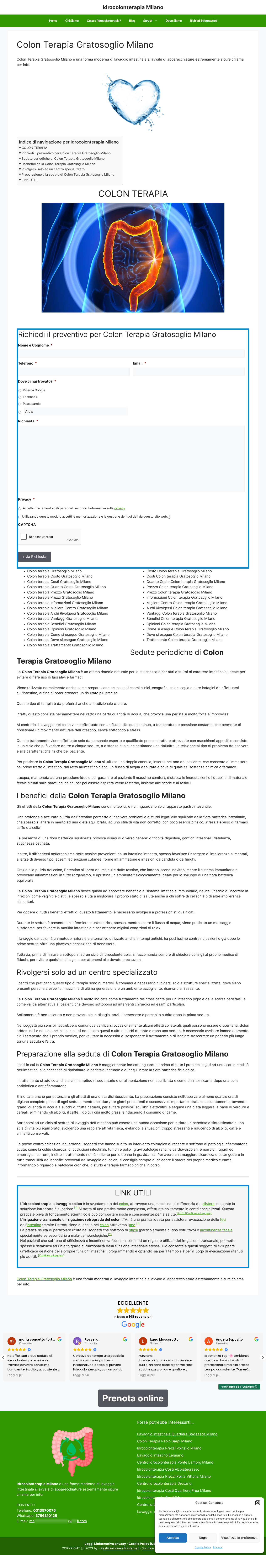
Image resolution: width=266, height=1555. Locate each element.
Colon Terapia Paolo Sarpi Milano (164, 1441)
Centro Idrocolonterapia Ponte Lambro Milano (175, 1462)
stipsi (133, 1230)
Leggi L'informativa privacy (105, 1544)
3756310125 (46, 1516)
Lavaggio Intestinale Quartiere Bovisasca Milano (177, 1434)
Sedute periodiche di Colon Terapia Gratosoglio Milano (63, 158)
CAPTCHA (27, 525)
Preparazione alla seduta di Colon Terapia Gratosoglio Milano (68, 174)
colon (123, 1204)
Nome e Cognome (35, 345)
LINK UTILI (29, 180)
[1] (76, 1207)
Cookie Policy (203, 1547)
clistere (208, 1204)
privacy (119, 508)
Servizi (147, 21)
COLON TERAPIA (34, 148)
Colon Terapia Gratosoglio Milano (44, 1279)
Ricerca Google (34, 390)
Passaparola (32, 404)
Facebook (30, 397)
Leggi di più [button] (15, 1375)
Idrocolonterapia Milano (133, 7)
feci (223, 1219)
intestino (34, 1225)
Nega (203, 1538)
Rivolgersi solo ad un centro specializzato (53, 169)
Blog (132, 21)
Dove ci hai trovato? (37, 381)
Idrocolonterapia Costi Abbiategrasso (168, 1469)
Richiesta (28, 421)
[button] (258, 1503)
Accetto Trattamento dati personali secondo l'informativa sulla (74, 508)
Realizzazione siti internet (120, 1548)
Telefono (27, 363)
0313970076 (44, 1510)
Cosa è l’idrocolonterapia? (104, 21)
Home (53, 21)
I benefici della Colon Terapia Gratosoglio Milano (58, 164)
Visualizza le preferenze (239, 1538)
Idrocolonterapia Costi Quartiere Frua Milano (174, 1490)
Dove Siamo (174, 21)
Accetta (173, 1538)
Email (139, 363)
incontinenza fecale (216, 1230)
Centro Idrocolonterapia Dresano (164, 1483)
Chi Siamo (72, 21)
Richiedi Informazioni (203, 21)
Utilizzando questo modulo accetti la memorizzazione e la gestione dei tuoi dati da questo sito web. (96, 516)
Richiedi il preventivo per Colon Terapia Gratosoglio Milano (66, 153)
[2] (179, 1213)
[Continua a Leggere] (198, 1213)
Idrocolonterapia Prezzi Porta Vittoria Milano (174, 1476)
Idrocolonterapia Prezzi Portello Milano (169, 1448)
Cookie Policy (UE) (142, 1544)
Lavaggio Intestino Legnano (160, 1455)
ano (132, 1225)
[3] (183, 1213)
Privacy (217, 1547)
